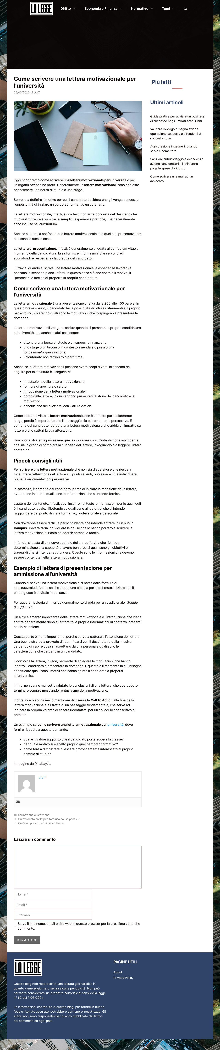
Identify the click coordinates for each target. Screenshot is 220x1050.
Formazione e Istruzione (33, 815)
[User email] (18, 802)
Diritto (65, 9)
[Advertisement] (110, 43)
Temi (166, 9)
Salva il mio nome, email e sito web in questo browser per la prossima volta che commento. (79, 926)
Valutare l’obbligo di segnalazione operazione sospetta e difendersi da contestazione (176, 133)
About (117, 972)
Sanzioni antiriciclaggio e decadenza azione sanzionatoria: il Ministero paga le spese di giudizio (176, 163)
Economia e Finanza (101, 9)
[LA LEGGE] (42, 8)
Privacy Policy (123, 978)
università (115, 725)
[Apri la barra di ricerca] (185, 8)
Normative (139, 9)
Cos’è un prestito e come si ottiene (41, 823)
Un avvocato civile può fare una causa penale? (48, 819)
